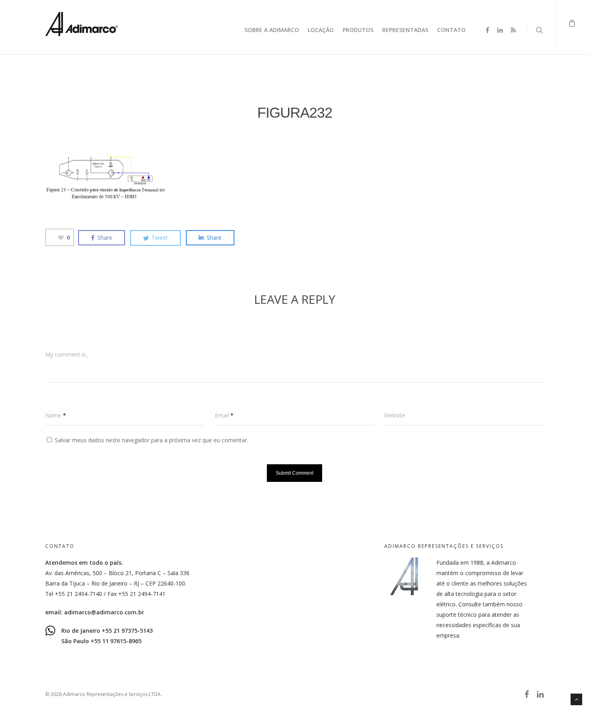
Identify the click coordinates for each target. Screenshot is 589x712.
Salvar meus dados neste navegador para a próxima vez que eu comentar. (151, 440)
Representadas (405, 30)
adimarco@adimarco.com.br (104, 612)
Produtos (358, 30)
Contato (451, 30)
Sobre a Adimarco (271, 30)
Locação (321, 30)
